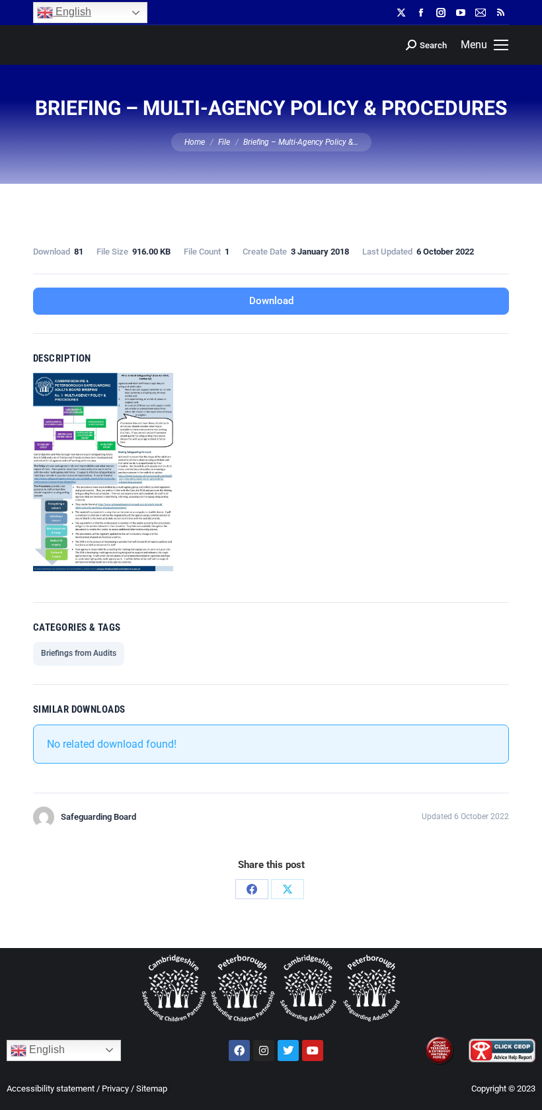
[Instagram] (263, 1050)
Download (271, 301)
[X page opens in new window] (401, 12)
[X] (287, 889)
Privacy (115, 1088)
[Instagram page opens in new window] (440, 12)
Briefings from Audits (78, 653)
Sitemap (151, 1088)
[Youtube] (312, 1050)
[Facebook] (251, 889)
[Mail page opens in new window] (480, 12)
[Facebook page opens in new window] (421, 12)
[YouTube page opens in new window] (460, 12)
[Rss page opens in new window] (500, 12)
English (72, 11)
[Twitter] (288, 1050)
